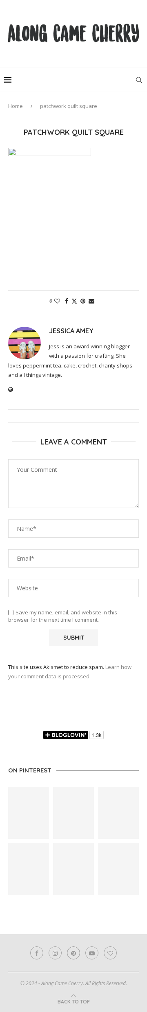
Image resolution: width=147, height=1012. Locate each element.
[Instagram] (55, 952)
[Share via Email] (91, 301)
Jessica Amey (71, 331)
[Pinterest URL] (28, 813)
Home (15, 106)
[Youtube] (91, 952)
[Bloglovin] (110, 952)
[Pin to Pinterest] (82, 301)
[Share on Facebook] (66, 301)
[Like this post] (57, 301)
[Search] (139, 80)
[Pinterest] (73, 952)
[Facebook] (36, 952)
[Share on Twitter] (74, 301)
